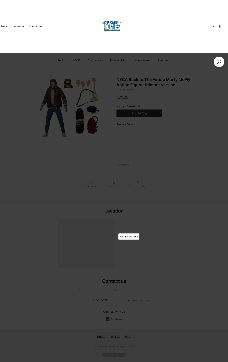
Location (18, 26)
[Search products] (219, 62)
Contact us (35, 26)
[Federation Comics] (111, 26)
